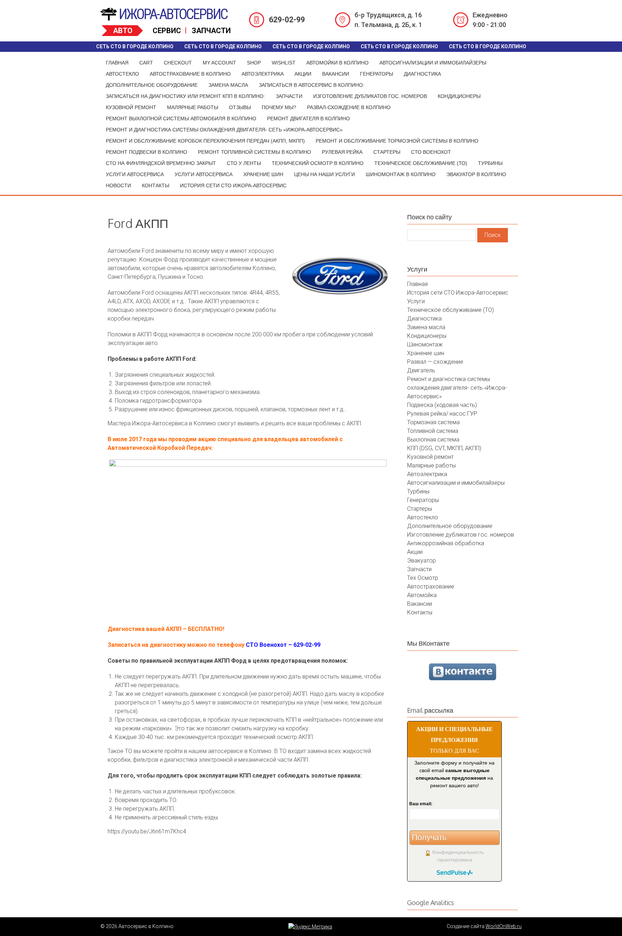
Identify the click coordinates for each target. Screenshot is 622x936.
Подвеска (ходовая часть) (442, 405)
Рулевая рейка (342, 152)
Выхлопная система (433, 439)
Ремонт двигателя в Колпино (308, 118)
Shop (254, 63)
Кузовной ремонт (131, 107)
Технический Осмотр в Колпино (318, 163)
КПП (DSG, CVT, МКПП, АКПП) (444, 448)
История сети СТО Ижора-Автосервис (233, 185)
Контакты (155, 185)
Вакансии (335, 74)
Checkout (178, 63)
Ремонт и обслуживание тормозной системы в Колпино (397, 141)
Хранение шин (263, 174)
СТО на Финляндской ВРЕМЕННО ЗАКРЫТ (161, 163)
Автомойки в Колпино (337, 63)
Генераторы (376, 74)
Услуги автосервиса (135, 174)
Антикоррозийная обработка (445, 543)
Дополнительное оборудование (152, 85)
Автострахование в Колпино (190, 74)
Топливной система (432, 430)
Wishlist (284, 63)
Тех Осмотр (422, 577)
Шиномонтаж (425, 344)
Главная (117, 63)
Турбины (490, 163)
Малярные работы (192, 107)
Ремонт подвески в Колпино (146, 152)
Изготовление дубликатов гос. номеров (370, 96)
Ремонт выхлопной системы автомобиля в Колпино (181, 118)
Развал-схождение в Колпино (349, 107)
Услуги (416, 301)
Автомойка (422, 595)
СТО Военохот (431, 152)
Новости (118, 185)
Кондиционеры (459, 96)
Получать (429, 837)
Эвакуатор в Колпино (476, 174)
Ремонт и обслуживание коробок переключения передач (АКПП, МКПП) (205, 141)
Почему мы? (279, 107)
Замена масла (228, 85)
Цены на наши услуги (324, 174)
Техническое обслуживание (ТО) (420, 163)
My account (219, 63)
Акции (302, 74)
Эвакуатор (421, 560)
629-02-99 (287, 19)
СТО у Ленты (244, 163)
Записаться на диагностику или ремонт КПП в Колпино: (185, 96)
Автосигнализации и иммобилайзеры (432, 63)
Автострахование (430, 586)
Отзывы (240, 107)
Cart (146, 63)
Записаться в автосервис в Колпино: (311, 85)
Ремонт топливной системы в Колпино (254, 152)
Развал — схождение (435, 361)
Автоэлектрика (263, 74)
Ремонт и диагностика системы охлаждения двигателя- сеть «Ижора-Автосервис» (224, 130)
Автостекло (122, 74)
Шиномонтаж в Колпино (401, 174)
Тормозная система (433, 422)
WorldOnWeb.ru (504, 926)
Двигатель (421, 370)
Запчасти (289, 96)
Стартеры (386, 152)
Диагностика (422, 74)
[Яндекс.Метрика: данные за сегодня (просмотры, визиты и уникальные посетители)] (310, 927)
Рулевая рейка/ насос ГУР (442, 413)
